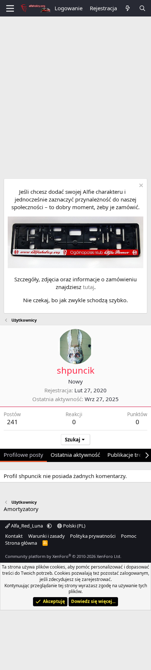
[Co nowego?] (128, 8)
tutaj (88, 286)
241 (12, 422)
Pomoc (128, 536)
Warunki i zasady (46, 536)
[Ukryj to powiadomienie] (140, 186)
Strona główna (21, 543)
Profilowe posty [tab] (23, 454)
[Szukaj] (142, 8)
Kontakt (14, 536)
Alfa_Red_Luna (27, 525)
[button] (49, 526)
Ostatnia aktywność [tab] (75, 454)
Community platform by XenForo (63, 556)
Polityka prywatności (92, 536)
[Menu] (10, 8)
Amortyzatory (21, 508)
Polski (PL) (73, 525)
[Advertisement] (75, 95)
